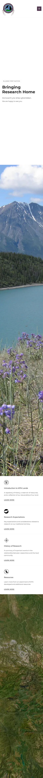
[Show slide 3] (6, 473)
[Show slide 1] (2, 473)
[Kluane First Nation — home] (8, 8)
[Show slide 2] (4, 473)
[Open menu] (39, 9)
